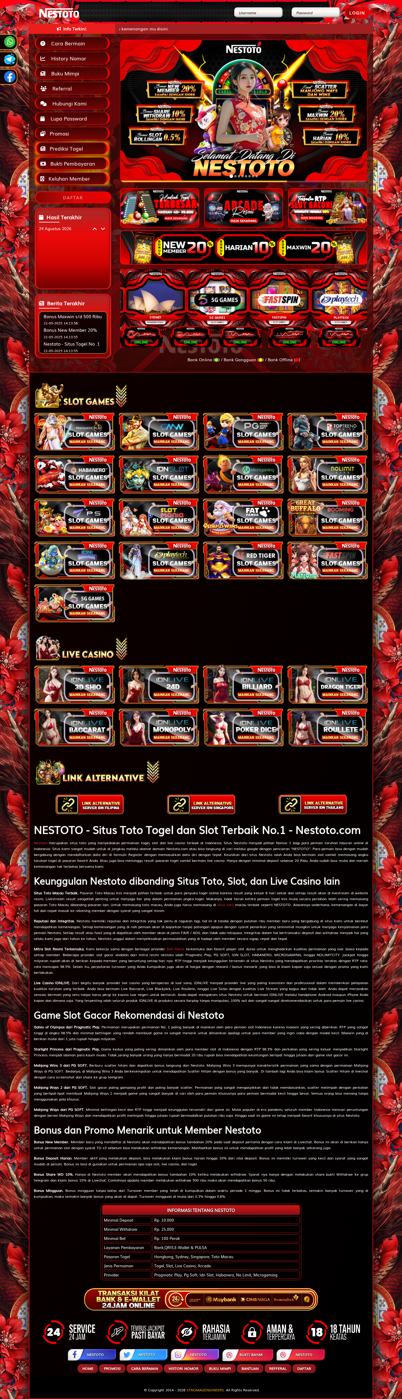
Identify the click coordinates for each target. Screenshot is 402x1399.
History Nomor (67, 58)
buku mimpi (220, 1368)
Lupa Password (67, 118)
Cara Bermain (66, 43)
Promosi (58, 133)
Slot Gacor (176, 948)
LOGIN (357, 13)
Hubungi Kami (68, 103)
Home (87, 1368)
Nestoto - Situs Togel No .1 (72, 343)
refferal (278, 1368)
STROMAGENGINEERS (205, 1390)
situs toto (225, 904)
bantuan (250, 1368)
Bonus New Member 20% (70, 329)
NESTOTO (95, 1354)
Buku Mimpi (63, 73)
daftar (304, 1368)
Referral (60, 88)
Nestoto (40, 842)
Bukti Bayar (251, 1354)
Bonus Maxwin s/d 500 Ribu (73, 316)
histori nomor (183, 1368)
